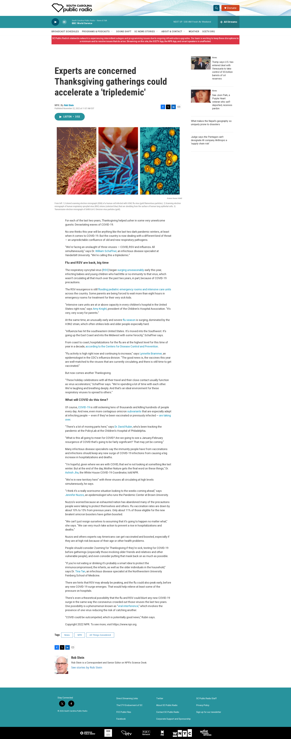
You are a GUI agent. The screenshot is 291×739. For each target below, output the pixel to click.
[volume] (64, 22)
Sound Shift (123, 31)
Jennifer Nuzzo (74, 495)
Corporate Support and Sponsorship (173, 719)
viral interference (128, 606)
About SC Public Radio (166, 705)
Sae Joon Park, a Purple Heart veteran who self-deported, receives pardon (222, 102)
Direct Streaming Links (127, 698)
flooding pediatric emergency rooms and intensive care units (134, 289)
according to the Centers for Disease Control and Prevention (122, 346)
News (67, 635)
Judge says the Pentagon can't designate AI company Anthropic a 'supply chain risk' (209, 140)
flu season (129, 320)
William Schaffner (106, 251)
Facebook (121, 719)
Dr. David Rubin (123, 426)
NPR (80, 635)
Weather (194, 31)
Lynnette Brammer (151, 353)
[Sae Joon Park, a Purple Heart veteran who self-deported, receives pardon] (201, 96)
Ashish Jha (72, 472)
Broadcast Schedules (65, 31)
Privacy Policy (202, 705)
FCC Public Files (123, 712)
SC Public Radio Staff (206, 698)
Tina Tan (80, 571)
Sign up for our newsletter (208, 712)
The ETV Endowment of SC (129, 705)
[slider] (69, 21)
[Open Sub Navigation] (112, 31)
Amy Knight (100, 308)
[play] (55, 22)
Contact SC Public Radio (167, 712)
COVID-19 (84, 407)
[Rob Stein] (61, 665)
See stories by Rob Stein (86, 667)
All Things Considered (100, 635)
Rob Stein (69, 105)
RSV (105, 270)
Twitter (159, 698)
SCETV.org (208, 31)
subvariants (134, 411)
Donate (231, 8)
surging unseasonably (131, 270)
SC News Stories (144, 31)
